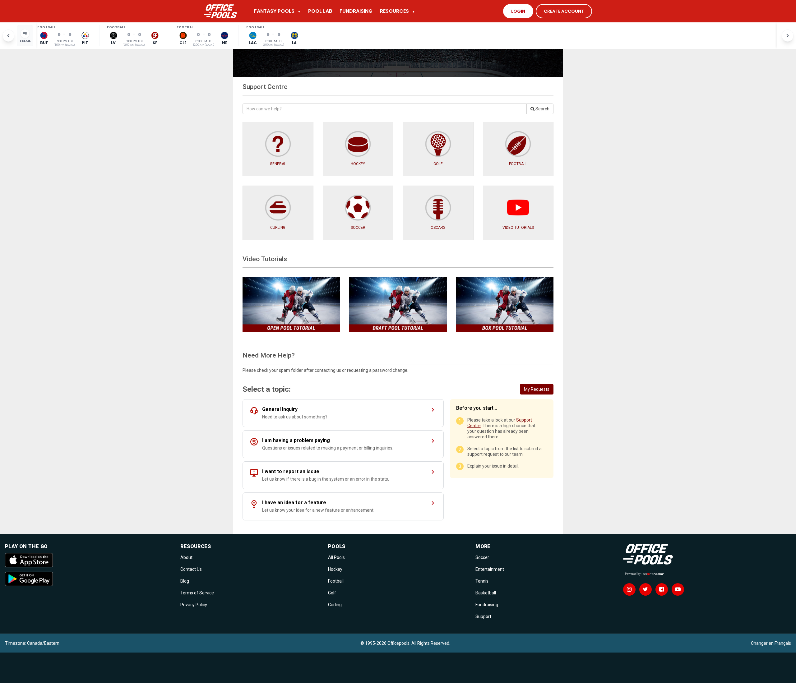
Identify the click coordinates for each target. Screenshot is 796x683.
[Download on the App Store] (89, 560)
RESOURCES (397, 11)
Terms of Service (197, 592)
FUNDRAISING (356, 11)
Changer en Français (771, 643)
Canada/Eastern (43, 643)
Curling (335, 604)
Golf (332, 592)
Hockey (335, 569)
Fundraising (486, 604)
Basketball (485, 592)
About (186, 557)
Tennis (481, 581)
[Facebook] (661, 589)
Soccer (482, 557)
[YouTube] (678, 589)
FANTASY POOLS (277, 11)
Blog (184, 581)
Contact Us (191, 569)
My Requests (536, 389)
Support (483, 616)
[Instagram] (629, 589)
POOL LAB (320, 11)
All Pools (336, 557)
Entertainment (489, 569)
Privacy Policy (193, 604)
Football (336, 581)
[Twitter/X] (645, 589)
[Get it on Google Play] (89, 578)
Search (542, 108)
